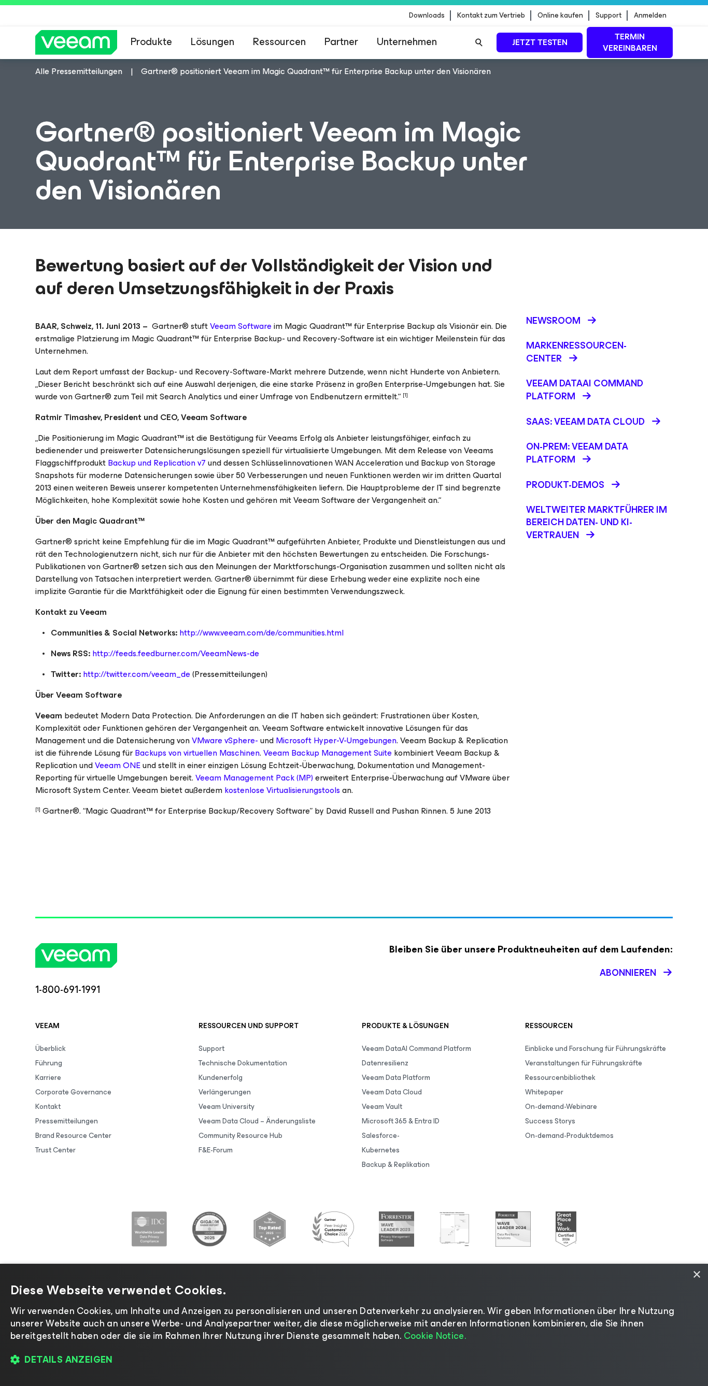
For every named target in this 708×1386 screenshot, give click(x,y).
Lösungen (212, 41)
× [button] (696, 1275)
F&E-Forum (216, 1150)
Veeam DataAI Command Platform (416, 1049)
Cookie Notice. (435, 1336)
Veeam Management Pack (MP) (254, 778)
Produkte (151, 41)
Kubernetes (381, 1150)
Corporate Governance (73, 1092)
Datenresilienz (385, 1063)
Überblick (50, 1049)
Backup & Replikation (396, 1165)
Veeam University (226, 1107)
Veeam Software (241, 326)
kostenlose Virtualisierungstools (282, 790)
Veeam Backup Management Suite (327, 753)
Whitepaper (544, 1092)
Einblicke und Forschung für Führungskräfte (595, 1049)
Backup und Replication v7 (157, 463)
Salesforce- (381, 1136)
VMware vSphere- (225, 740)
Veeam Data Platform (396, 1078)
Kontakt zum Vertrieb (491, 15)
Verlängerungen (225, 1092)
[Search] (479, 42)
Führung (48, 1063)
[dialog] (354, 1325)
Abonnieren (628, 972)
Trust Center (55, 1150)
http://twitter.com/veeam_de (136, 674)
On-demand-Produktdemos (569, 1136)
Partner (341, 41)
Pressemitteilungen (66, 1121)
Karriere (48, 1078)
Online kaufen (560, 15)
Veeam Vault (382, 1107)
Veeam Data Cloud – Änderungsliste (257, 1121)
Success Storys (550, 1121)
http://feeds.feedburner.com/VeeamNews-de (175, 653)
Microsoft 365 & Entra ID (401, 1121)
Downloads (427, 15)
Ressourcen (279, 41)
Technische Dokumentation (243, 1063)
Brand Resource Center (73, 1136)
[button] (354, 1360)
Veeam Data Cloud (392, 1092)
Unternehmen (407, 41)
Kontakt (48, 1107)
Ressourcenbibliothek (560, 1078)
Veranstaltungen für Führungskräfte (583, 1063)
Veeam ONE (117, 765)
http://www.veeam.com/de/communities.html (261, 633)
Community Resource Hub (240, 1136)
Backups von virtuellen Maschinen (197, 753)
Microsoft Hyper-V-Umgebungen (336, 740)
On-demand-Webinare (561, 1107)
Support (608, 15)
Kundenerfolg (221, 1078)
